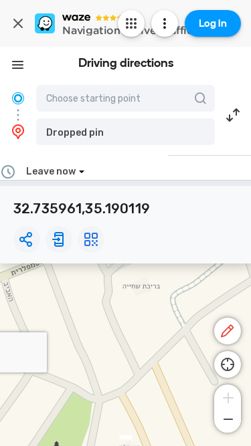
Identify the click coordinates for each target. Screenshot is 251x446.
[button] (125, 131)
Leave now (51, 171)
